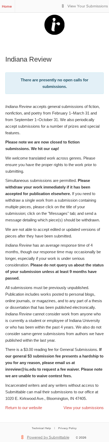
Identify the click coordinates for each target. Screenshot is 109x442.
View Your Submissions (87, 6)
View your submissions (83, 407)
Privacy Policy (67, 428)
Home (7, 6)
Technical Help (41, 428)
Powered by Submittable (48, 437)
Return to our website (23, 407)
